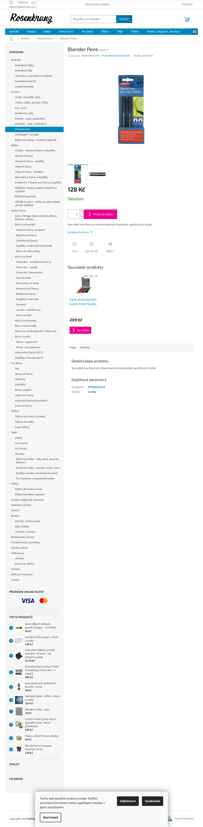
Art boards (21, 443)
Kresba (15, 92)
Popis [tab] (73, 348)
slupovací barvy (24, 395)
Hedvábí (16, 60)
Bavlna (15, 516)
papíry (19, 438)
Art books (21, 449)
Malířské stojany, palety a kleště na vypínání (36, 189)
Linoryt (15, 510)
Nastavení (50, 817)
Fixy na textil (23, 278)
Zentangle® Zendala (27, 135)
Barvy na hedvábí (25, 225)
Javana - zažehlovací (28, 310)
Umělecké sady (24, 113)
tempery (20, 379)
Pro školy (16, 363)
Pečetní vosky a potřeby (25, 543)
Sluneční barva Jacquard (30, 230)
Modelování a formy (22, 537)
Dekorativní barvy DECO (29, 353)
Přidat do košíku (103, 214)
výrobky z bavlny (25, 532)
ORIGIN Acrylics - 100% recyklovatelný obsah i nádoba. (37, 203)
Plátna (14, 484)
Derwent (21, 305)
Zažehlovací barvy (27, 241)
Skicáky (19, 454)
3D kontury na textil (27, 283)
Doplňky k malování (27, 299)
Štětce (15, 411)
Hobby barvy (18, 211)
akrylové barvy (24, 374)
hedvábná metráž (25, 81)
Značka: (143, 56)
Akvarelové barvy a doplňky (31, 177)
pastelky (20, 385)
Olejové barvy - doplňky (29, 172)
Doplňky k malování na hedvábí (34, 246)
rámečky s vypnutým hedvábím (33, 76)
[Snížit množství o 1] (82, 216)
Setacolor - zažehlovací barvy (33, 262)
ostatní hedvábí (24, 87)
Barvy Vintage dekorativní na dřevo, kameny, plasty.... (36, 217)
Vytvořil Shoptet (184, 819)
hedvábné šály (23, 71)
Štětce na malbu (24, 422)
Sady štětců (22, 427)
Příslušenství (22, 129)
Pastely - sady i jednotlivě (30, 119)
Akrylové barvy (24, 156)
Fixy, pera (21, 108)
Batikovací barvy (26, 294)
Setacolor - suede (26, 267)
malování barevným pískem (31, 401)
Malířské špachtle (25, 197)
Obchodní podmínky (97, 4)
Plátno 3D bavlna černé (28, 489)
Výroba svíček (19, 548)
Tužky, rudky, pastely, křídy (31, 103)
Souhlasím (152, 801)
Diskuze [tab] (85, 348)
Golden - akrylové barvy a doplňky (35, 151)
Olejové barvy (23, 167)
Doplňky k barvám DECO (29, 358)
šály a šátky (22, 527)
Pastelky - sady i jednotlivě (31, 124)
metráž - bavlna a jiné (27, 521)
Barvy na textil (23, 257)
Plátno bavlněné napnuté (29, 495)
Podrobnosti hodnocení (116, 56)
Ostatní (15, 569)
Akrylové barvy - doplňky (29, 161)
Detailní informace (78, 232)
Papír (14, 432)
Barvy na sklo (23, 337)
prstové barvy (23, 406)
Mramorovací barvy (27, 289)
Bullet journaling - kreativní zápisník (35, 140)
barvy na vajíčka (24, 564)
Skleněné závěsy (21, 505)
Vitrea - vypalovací (27, 342)
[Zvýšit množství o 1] (82, 212)
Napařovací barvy (26, 235)
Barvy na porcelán (25, 326)
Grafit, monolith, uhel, (28, 97)
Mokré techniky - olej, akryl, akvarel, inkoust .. (37, 461)
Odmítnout (128, 801)
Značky (15, 580)
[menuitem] (14, 31)
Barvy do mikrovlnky (28, 251)
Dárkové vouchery (22, 575)
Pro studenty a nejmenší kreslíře (35, 479)
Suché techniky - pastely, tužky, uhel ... (39, 468)
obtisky (19, 558)
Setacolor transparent (29, 273)
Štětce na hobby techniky (30, 417)
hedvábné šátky (24, 65)
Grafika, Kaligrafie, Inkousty (27, 500)
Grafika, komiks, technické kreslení (37, 473)
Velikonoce (17, 553)
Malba (14, 145)
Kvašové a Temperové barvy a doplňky (38, 183)
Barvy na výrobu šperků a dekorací (35, 331)
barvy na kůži (24, 315)
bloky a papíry (23, 390)
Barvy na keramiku (26, 321)
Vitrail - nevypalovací (28, 347)
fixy (17, 369)
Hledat (124, 19)
